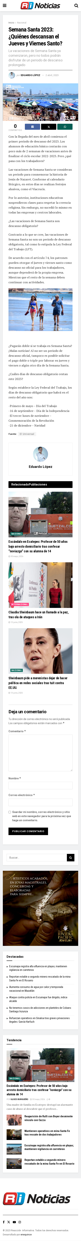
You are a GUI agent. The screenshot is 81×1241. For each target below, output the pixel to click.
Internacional (19, 604)
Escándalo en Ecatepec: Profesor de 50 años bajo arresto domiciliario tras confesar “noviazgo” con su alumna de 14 (38, 546)
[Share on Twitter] (48, 127)
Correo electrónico (21, 795)
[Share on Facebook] (32, 127)
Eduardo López (30, 75)
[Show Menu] (4, 5)
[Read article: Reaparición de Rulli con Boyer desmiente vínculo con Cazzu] (14, 1120)
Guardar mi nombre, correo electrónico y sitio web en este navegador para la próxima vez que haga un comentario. (41, 816)
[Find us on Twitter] (8, 1222)
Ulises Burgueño (19, 1099)
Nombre (14, 778)
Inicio (11, 22)
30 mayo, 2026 (16, 556)
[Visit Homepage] (40, 5)
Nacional (21, 22)
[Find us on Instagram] (19, 1222)
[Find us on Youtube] (14, 1222)
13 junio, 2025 (16, 622)
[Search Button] (76, 5)
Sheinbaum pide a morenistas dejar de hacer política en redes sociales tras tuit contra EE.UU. (37, 682)
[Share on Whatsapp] (65, 127)
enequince (26, 1234)
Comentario (17, 731)
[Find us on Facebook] (4, 1222)
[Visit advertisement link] (40, 908)
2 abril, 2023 (52, 75)
